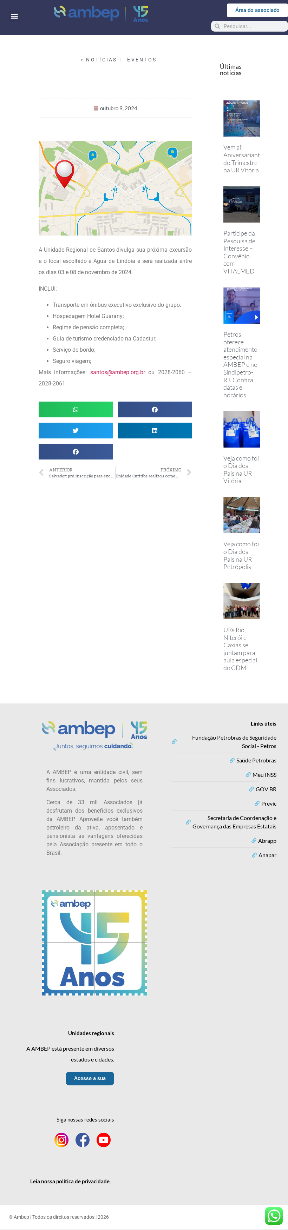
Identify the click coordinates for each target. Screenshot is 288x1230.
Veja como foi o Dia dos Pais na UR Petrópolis (241, 555)
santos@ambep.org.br (117, 372)
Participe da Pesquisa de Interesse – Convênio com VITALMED (239, 252)
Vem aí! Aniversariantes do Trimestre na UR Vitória (244, 158)
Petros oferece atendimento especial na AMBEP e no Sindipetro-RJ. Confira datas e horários (240, 364)
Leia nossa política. (70, 1181)
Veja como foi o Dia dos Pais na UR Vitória (241, 469)
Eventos (142, 59)
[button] (14, 16)
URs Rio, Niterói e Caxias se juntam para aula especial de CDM (240, 649)
